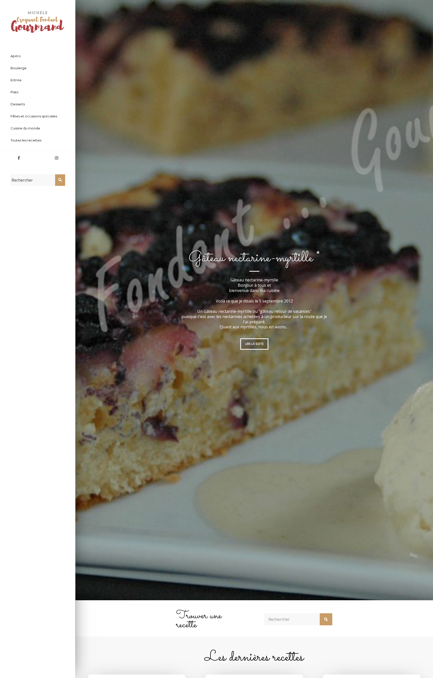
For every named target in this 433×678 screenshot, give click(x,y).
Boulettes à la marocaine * (254, 261)
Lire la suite (254, 341)
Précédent (86, 300)
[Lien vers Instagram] (56, 158)
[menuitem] (37, 56)
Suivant (421, 300)
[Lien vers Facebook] (19, 158)
